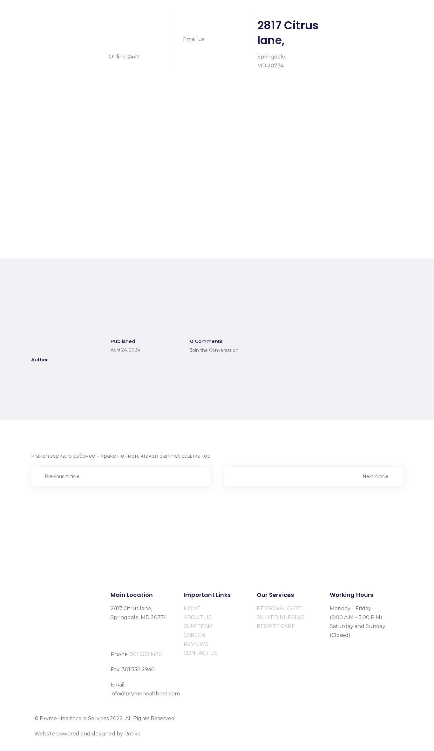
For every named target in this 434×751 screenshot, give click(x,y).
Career (42, 150)
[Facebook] (340, 14)
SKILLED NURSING (281, 617)
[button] (217, 167)
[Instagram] (357, 14)
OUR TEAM (198, 626)
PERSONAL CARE (279, 608)
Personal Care (52, 114)
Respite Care (50, 132)
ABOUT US (198, 617)
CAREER (194, 635)
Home (42, 87)
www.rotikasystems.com (172, 734)
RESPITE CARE (276, 626)
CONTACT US (201, 653)
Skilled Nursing (53, 123)
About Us (46, 96)
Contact (44, 158)
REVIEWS (196, 644)
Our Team (47, 141)
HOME (192, 608)
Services (44, 105)
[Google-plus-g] (374, 14)
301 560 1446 (130, 32)
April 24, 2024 (125, 350)
